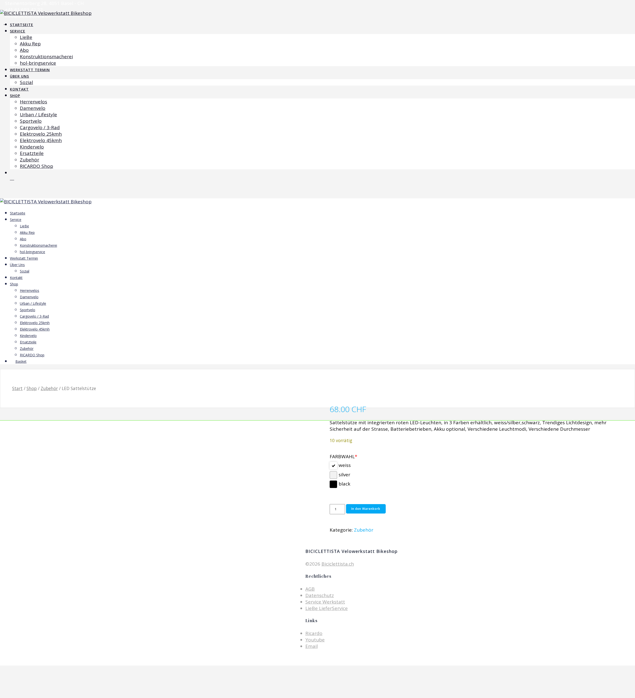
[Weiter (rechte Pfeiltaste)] (626, 349)
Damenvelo (32, 108)
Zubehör (29, 159)
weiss (345, 465)
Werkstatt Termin (30, 69)
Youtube (315, 640)
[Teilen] (618, 5)
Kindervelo (32, 147)
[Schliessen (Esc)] (629, 5)
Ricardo (313, 633)
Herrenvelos (33, 101)
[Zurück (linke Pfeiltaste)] (8, 349)
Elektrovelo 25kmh (41, 134)
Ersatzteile (32, 153)
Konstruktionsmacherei (46, 56)
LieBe (26, 37)
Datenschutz (319, 595)
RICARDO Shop (36, 166)
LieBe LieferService (326, 608)
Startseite (21, 24)
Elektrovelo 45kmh (41, 140)
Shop (15, 95)
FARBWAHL (343, 456)
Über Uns (19, 76)
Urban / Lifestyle (38, 114)
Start (17, 388)
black (344, 484)
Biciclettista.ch (337, 564)
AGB (310, 589)
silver (344, 474)
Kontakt (19, 89)
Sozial (26, 82)
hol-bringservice (38, 63)
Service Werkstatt (325, 602)
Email (311, 646)
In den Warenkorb (365, 509)
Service (17, 31)
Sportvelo (31, 121)
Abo (24, 50)
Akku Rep (30, 43)
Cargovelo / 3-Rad (40, 127)
